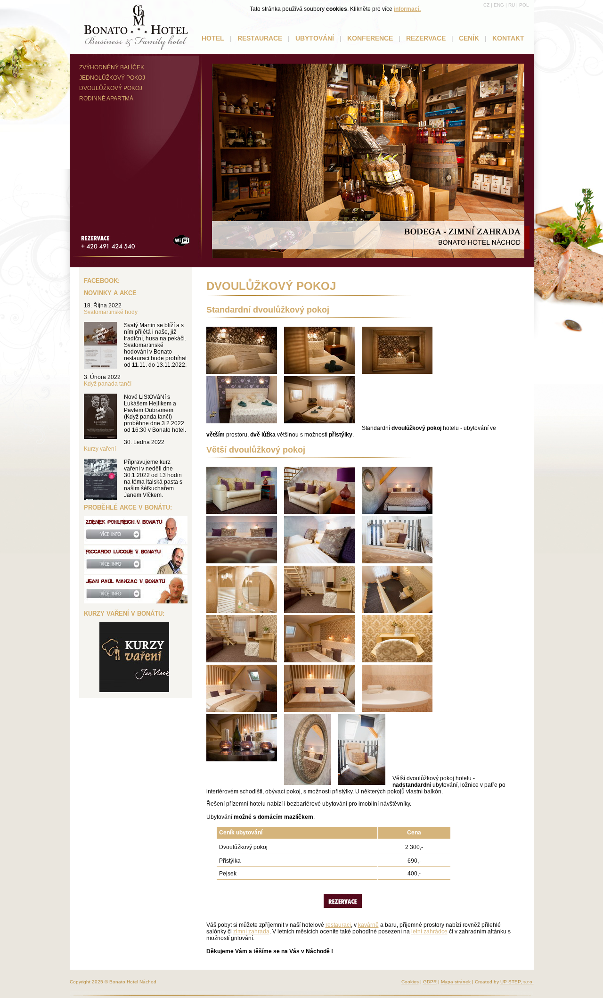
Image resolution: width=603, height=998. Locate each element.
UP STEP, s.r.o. (517, 981)
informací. (407, 9)
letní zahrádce (429, 931)
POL (524, 5)
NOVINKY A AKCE (110, 293)
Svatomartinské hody (111, 312)
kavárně (368, 925)
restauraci (338, 925)
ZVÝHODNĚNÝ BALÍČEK (111, 67)
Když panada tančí (107, 383)
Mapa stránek (456, 981)
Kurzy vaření (100, 448)
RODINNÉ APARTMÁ (106, 98)
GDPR (430, 981)
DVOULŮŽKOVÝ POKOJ (110, 88)
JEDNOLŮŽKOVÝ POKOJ (112, 77)
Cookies (410, 981)
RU (511, 5)
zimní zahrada (251, 931)
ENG (499, 5)
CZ (486, 5)
